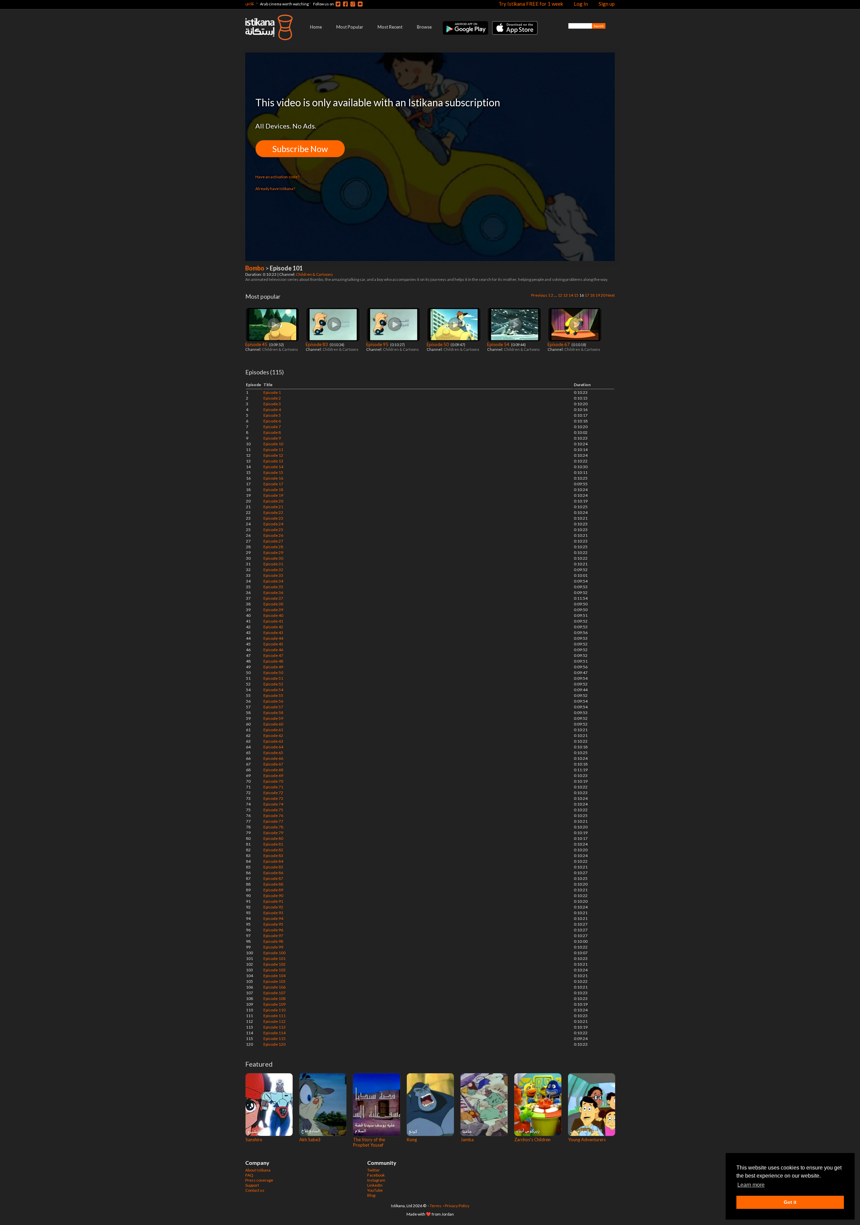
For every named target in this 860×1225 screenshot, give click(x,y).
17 (587, 295)
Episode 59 (273, 718)
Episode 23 (273, 518)
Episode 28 (273, 546)
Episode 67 (559, 344)
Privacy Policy (457, 1205)
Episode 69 (273, 775)
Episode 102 (274, 964)
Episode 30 (273, 558)
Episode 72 (273, 792)
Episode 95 (377, 344)
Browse (424, 27)
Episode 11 (273, 449)
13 (565, 295)
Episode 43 (273, 632)
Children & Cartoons (315, 274)
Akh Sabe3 (309, 1139)
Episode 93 (273, 912)
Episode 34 (273, 581)
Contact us (254, 1190)
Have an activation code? (277, 176)
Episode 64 (273, 746)
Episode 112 (274, 1021)
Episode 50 (438, 344)
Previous (539, 295)
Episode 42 (273, 626)
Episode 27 (273, 541)
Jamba (467, 1139)
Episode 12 (273, 455)
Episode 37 (273, 598)
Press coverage (259, 1180)
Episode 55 (273, 695)
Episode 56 (273, 701)
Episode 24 (273, 523)
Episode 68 (273, 769)
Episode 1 (272, 392)
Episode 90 (273, 895)
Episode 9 (272, 438)
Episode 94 (273, 918)
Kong (412, 1139)
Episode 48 (273, 661)
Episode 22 (273, 512)
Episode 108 (274, 998)
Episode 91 (273, 901)
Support (252, 1185)
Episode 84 (273, 861)
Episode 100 (274, 952)
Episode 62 (273, 735)
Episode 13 (273, 460)
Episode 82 (273, 849)
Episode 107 (274, 992)
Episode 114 (274, 1032)
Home (316, 27)
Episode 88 (273, 884)
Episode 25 (273, 529)
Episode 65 (273, 752)
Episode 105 (274, 981)
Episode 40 (273, 615)
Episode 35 (273, 586)
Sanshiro (254, 1139)
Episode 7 (272, 426)
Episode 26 (273, 535)
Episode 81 (273, 844)
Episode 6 (272, 420)
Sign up (607, 4)
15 (576, 295)
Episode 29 (273, 552)
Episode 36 (273, 592)
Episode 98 (273, 941)
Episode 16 (273, 478)
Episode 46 (273, 649)
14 (570, 295)
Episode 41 (273, 621)
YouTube (375, 1190)
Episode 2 (272, 398)
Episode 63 (273, 741)
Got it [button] (790, 1202)
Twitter (373, 1170)
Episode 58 (273, 712)
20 (603, 295)
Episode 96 (273, 929)
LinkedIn (375, 1185)
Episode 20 (273, 501)
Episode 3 (272, 403)
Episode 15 (273, 472)
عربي (249, 2)
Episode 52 (273, 683)
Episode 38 (273, 603)
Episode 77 (273, 821)
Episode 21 (273, 506)
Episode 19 (273, 495)
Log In (581, 4)
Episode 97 (273, 935)
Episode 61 (273, 729)
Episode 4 (272, 409)
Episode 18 (273, 489)
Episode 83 (317, 344)
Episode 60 (273, 724)
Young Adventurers (587, 1139)
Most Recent (390, 27)
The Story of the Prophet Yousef (369, 1142)
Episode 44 (273, 638)
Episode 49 (273, 666)
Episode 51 (273, 678)
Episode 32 (273, 569)
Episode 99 (273, 947)
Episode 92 (273, 907)
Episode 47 (273, 655)
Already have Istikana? (275, 188)
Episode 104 (274, 975)
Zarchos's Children (532, 1139)
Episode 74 (273, 804)
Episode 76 (273, 815)
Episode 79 (273, 832)
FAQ (249, 1175)
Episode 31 (273, 563)
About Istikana (257, 1170)
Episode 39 (273, 609)
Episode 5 (272, 415)
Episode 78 (273, 826)
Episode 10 (273, 443)
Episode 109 (274, 1004)
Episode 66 (273, 758)
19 (597, 295)
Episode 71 (273, 786)
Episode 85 (273, 866)
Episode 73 (273, 798)
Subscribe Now (300, 149)
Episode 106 (274, 987)
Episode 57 (273, 706)
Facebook (376, 1175)
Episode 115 (274, 1038)
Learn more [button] (751, 1185)
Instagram (376, 1180)
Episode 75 (273, 809)
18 (592, 295)
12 (560, 295)
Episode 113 (274, 1027)
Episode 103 (274, 969)
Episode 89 (273, 889)
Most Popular (349, 27)
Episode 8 (272, 432)
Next (610, 295)
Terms (435, 1205)
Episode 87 (273, 878)
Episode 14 (273, 466)
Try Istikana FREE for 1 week (531, 4)
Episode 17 (273, 483)
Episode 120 (274, 1044)
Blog (371, 1195)
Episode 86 (273, 872)
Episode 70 (273, 781)
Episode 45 (256, 344)
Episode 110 (274, 1009)
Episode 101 (274, 958)
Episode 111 (274, 1015)
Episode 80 (273, 838)
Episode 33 (273, 575)
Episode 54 (498, 344)
